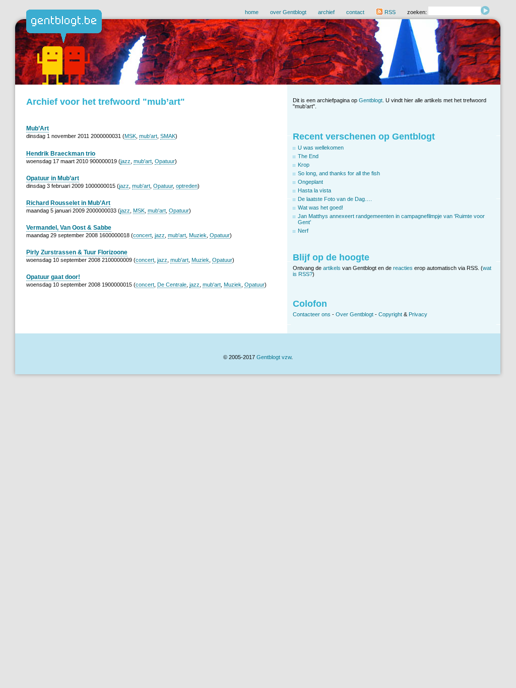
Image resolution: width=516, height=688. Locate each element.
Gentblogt (370, 100)
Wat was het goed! (320, 207)
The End (308, 156)
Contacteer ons (312, 314)
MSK (130, 136)
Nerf (303, 231)
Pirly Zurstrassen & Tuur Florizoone (76, 252)
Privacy (418, 314)
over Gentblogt (288, 12)
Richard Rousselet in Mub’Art (68, 203)
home (252, 12)
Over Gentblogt (354, 314)
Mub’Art (37, 128)
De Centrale (171, 285)
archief (326, 12)
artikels (332, 268)
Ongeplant (310, 182)
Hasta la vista (314, 190)
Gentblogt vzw (273, 357)
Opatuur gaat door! (53, 277)
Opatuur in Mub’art (52, 178)
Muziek (198, 235)
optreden (187, 186)
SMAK (167, 136)
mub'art (148, 136)
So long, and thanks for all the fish (339, 173)
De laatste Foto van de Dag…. (335, 199)
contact (355, 12)
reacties (403, 268)
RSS (389, 12)
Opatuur (165, 161)
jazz (125, 161)
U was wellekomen (321, 148)
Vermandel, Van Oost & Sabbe (68, 227)
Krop (303, 165)
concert (142, 235)
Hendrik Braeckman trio (60, 153)
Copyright (390, 314)
